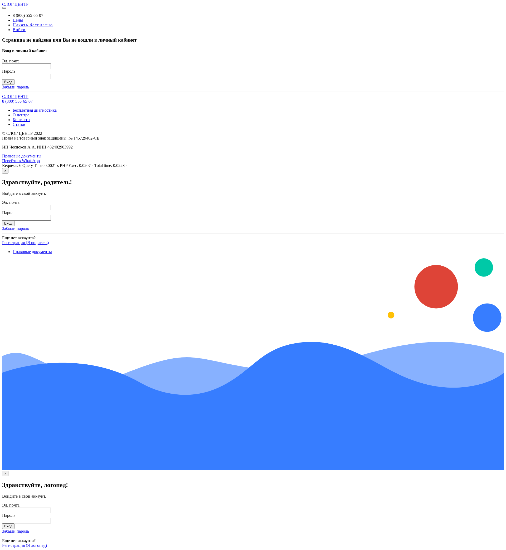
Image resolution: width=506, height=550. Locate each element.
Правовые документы (21, 156)
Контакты (21, 119)
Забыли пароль (15, 87)
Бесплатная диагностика (35, 110)
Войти (19, 29)
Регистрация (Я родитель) (25, 242)
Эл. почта (11, 61)
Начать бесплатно (33, 25)
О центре (21, 115)
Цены (18, 20)
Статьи (19, 124)
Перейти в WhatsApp (21, 160)
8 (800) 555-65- (17, 101)
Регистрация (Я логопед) (24, 545)
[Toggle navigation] (4, 8)
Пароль (8, 71)
